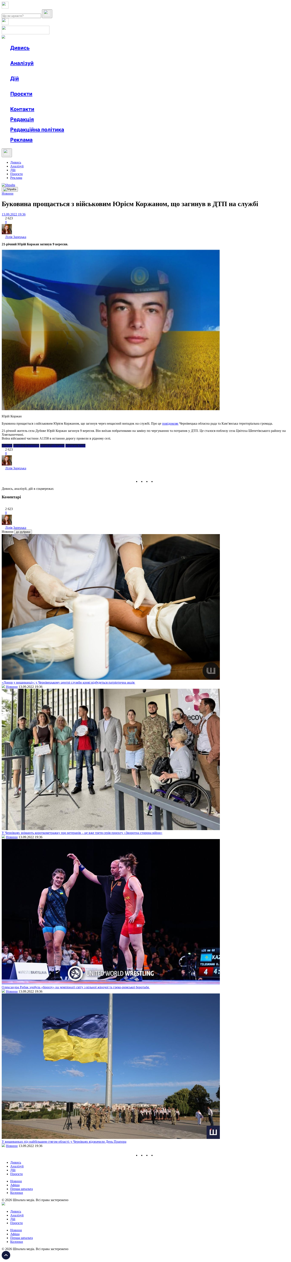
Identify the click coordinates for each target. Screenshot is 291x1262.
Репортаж (59, 55)
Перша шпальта (21, 1189)
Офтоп (75, 55)
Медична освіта (74, 101)
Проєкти (21, 94)
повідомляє (170, 423)
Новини (24, 55)
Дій (14, 78)
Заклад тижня (100, 101)
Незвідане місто (30, 101)
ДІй (13, 170)
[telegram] (157, 481)
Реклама (102, 86)
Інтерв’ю (41, 55)
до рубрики (23, 531)
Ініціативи (55, 86)
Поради (73, 86)
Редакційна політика (37, 129)
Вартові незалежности (169, 101)
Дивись (20, 48)
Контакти (22, 109)
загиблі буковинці (26, 445)
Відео (88, 55)
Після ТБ (195, 101)
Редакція (22, 119)
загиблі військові (52, 445)
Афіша (23, 86)
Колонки (69, 71)
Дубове (7, 445)
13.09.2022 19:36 (14, 214)
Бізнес (87, 86)
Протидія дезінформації (131, 101)
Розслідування (48, 71)
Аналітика (26, 71)
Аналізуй (22, 63)
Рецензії (38, 86)
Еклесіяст (213, 101)
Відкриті (52, 101)
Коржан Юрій (75, 445)
